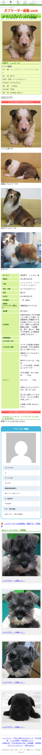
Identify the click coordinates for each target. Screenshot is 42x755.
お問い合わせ (29, 745)
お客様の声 (25, 3)
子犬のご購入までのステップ (23, 738)
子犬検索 (18, 3)
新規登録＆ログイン (33, 3)
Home (3, 3)
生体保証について (27, 740)
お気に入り (7, 97)
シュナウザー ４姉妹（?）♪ (13, 581)
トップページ (7, 738)
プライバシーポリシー (15, 745)
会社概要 (30, 743)
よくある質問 (14, 740)
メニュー (11, 3)
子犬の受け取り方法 (18, 743)
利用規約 (38, 743)
